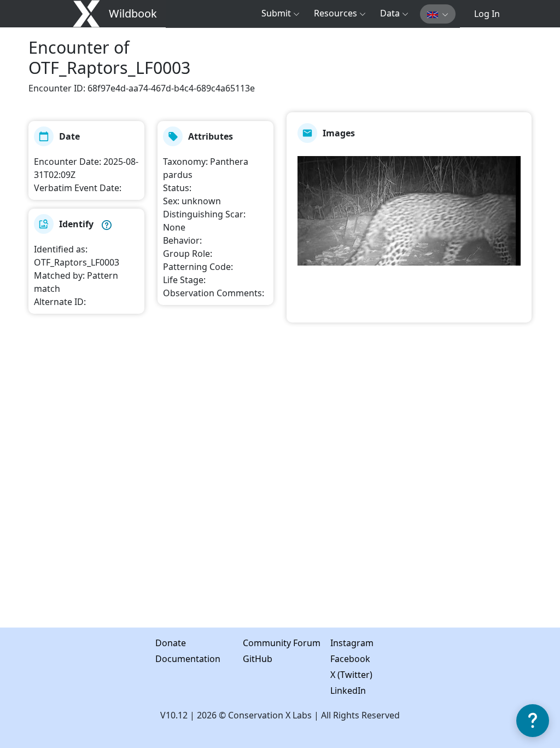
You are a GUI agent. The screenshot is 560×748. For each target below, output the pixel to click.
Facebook (336, 659)
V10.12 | (178, 715)
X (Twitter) (336, 675)
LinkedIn (336, 690)
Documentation (161, 659)
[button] (280, 13)
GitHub (249, 659)
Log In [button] (487, 14)
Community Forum (249, 643)
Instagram (336, 643)
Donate (161, 643)
